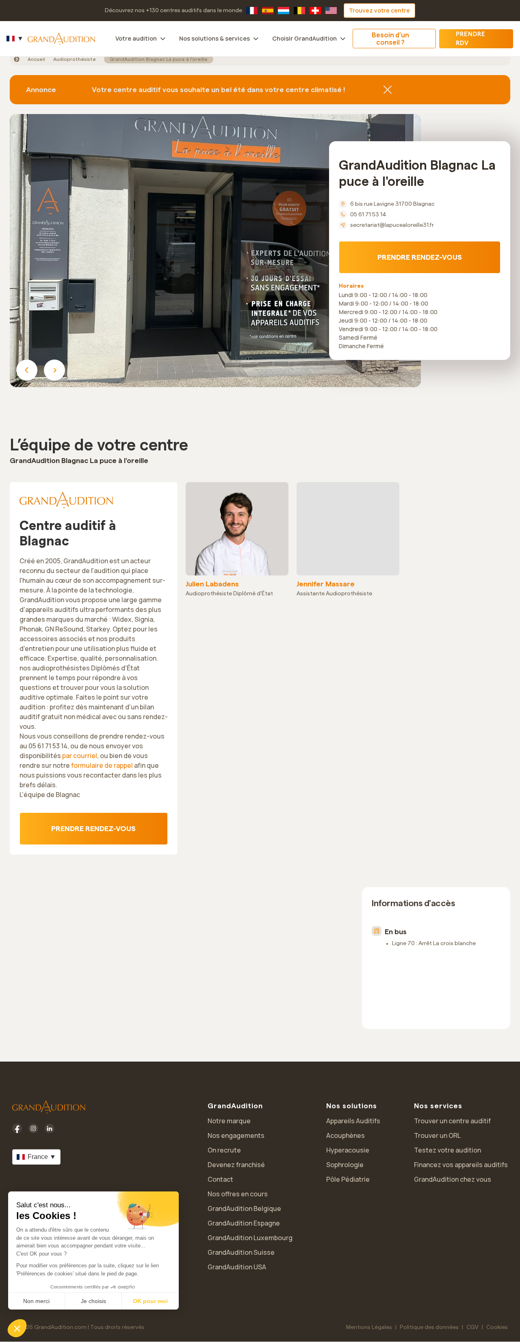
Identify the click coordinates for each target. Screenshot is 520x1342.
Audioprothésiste (74, 59)
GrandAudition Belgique (244, 1208)
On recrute (224, 1150)
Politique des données (429, 1327)
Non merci (36, 1301)
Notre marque (229, 1120)
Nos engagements (236, 1135)
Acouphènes (345, 1135)
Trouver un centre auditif (452, 1120)
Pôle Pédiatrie (348, 1179)
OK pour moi (150, 1301)
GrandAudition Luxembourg (250, 1237)
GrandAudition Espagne (244, 1223)
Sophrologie (345, 1164)
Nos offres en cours (238, 1193)
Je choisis (93, 1301)
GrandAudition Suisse (241, 1252)
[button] (17, 1328)
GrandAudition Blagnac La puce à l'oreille (159, 59)
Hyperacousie (347, 1150)
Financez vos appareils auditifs (461, 1164)
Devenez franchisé (236, 1164)
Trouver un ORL (437, 1135)
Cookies (497, 1327)
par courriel (79, 755)
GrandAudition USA (237, 1266)
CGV (472, 1327)
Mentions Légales (369, 1327)
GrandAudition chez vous (452, 1179)
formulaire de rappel (102, 765)
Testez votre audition (447, 1150)
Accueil (36, 59)
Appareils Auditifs (353, 1120)
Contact (220, 1179)
